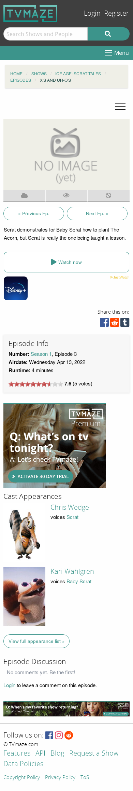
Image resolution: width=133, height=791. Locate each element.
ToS (84, 777)
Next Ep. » (97, 213)
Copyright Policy (21, 777)
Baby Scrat (78, 581)
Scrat (72, 516)
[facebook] (104, 324)
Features (16, 753)
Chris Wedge (69, 507)
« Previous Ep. (33, 213)
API (40, 753)
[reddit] (114, 324)
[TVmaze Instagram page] (59, 735)
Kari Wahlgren (72, 571)
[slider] (36, 384)
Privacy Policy (60, 777)
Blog (57, 753)
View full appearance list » (37, 641)
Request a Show (93, 753)
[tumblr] (124, 324)
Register (116, 13)
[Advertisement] (54, 445)
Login (92, 13)
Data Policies (23, 764)
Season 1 (41, 353)
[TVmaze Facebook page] (49, 735)
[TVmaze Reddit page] (68, 735)
